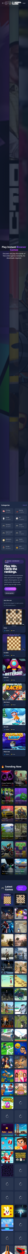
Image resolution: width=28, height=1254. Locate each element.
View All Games (20, 888)
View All (25, 505)
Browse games (10, 593)
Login (24, 3)
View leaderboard (10, 589)
